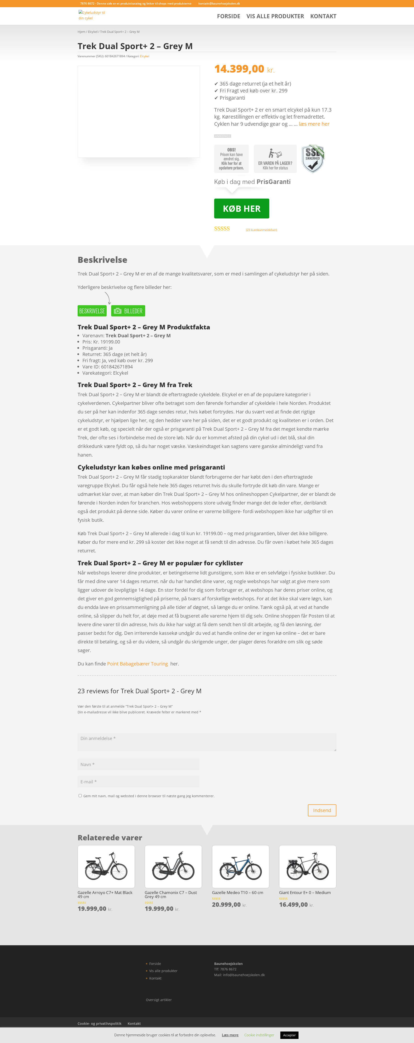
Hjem (81, 31)
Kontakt (323, 17)
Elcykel (93, 31)
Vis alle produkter (275, 17)
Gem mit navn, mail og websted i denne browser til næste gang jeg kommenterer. (149, 796)
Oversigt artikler (159, 999)
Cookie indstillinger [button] (259, 1034)
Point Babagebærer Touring (137, 663)
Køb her (242, 208)
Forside (228, 17)
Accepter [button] (289, 1035)
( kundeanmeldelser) (261, 230)
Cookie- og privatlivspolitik (99, 1023)
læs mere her (314, 123)
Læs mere (230, 1034)
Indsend (322, 810)
